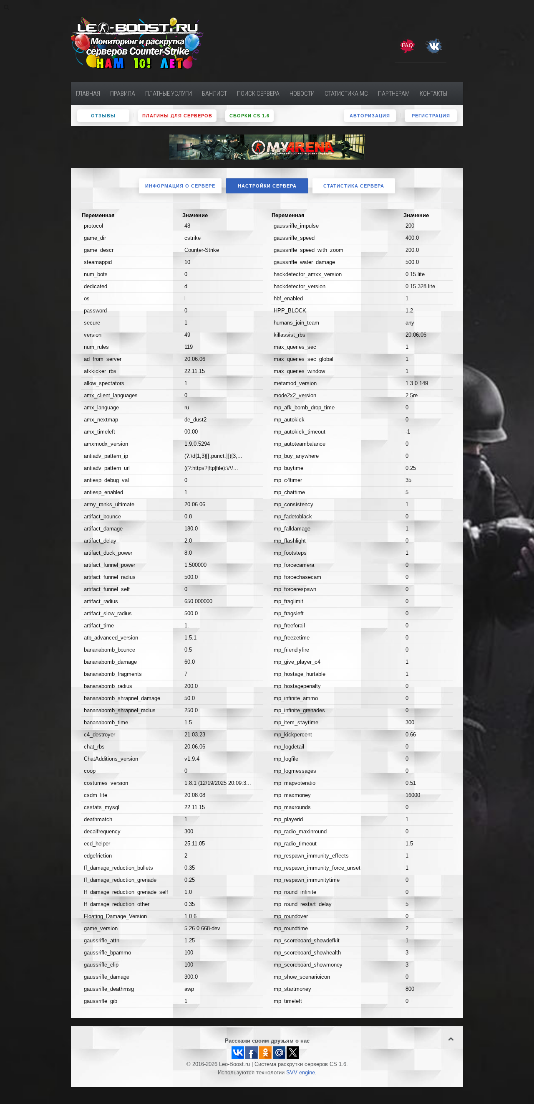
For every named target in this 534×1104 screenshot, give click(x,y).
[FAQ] (407, 45)
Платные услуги (168, 93)
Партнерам (394, 93)
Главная (88, 93)
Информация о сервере (180, 185)
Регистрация (431, 115)
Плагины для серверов (177, 115)
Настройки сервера (267, 185)
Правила (122, 93)
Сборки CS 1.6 (249, 115)
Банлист (214, 93)
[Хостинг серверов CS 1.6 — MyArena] (267, 147)
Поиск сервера (258, 93)
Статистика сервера (353, 185)
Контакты (433, 93)
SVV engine (300, 1073)
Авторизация (370, 115)
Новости (302, 93)
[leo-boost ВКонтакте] (433, 45)
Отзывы (103, 115)
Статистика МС (346, 93)
